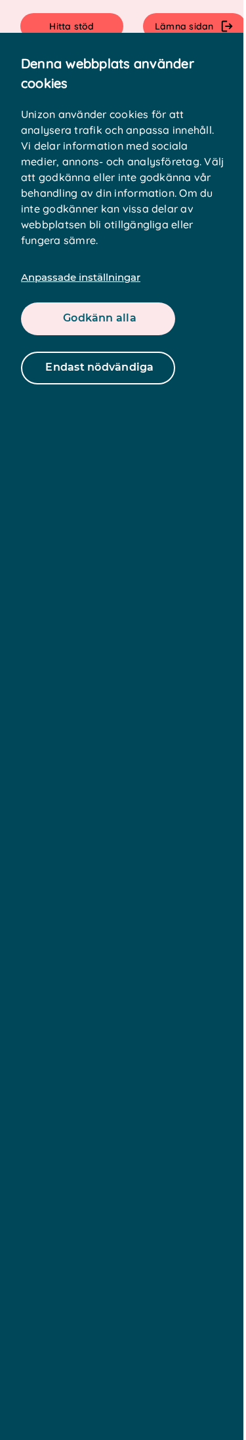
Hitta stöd (71, 26)
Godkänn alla (99, 318)
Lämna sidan (184, 26)
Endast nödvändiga (99, 367)
